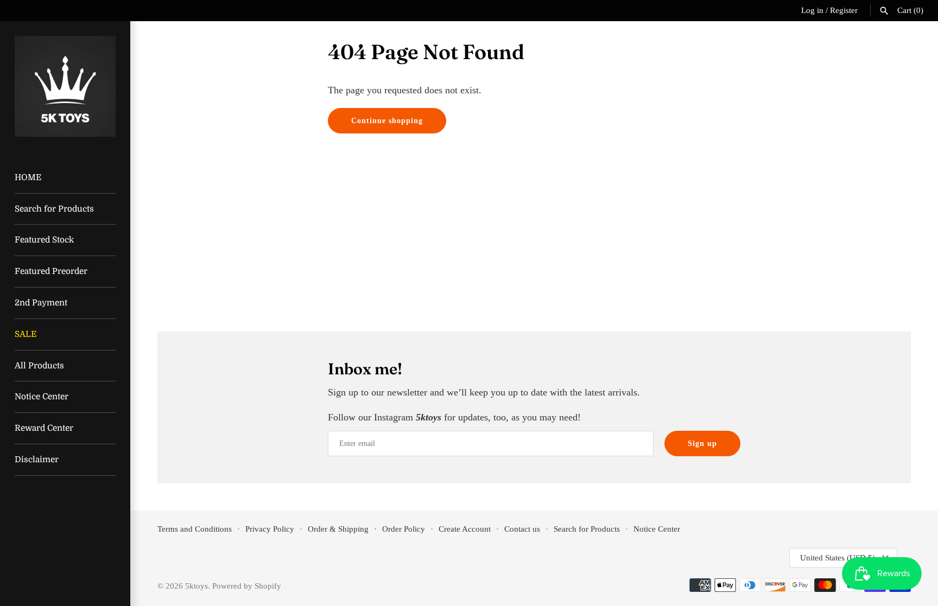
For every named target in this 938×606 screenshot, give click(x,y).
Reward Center (44, 428)
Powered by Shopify (246, 585)
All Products (39, 366)
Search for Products (54, 209)
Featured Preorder (51, 271)
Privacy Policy (269, 528)
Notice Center (41, 396)
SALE (25, 334)
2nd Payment (41, 303)
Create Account (465, 528)
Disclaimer (37, 459)
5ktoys (196, 585)
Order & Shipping (338, 528)
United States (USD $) (837, 557)
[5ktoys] (65, 86)
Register (844, 10)
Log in (812, 10)
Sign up (702, 443)
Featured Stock (44, 240)
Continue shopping (387, 121)
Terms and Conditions (194, 528)
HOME (28, 177)
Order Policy (403, 528)
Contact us (522, 528)
